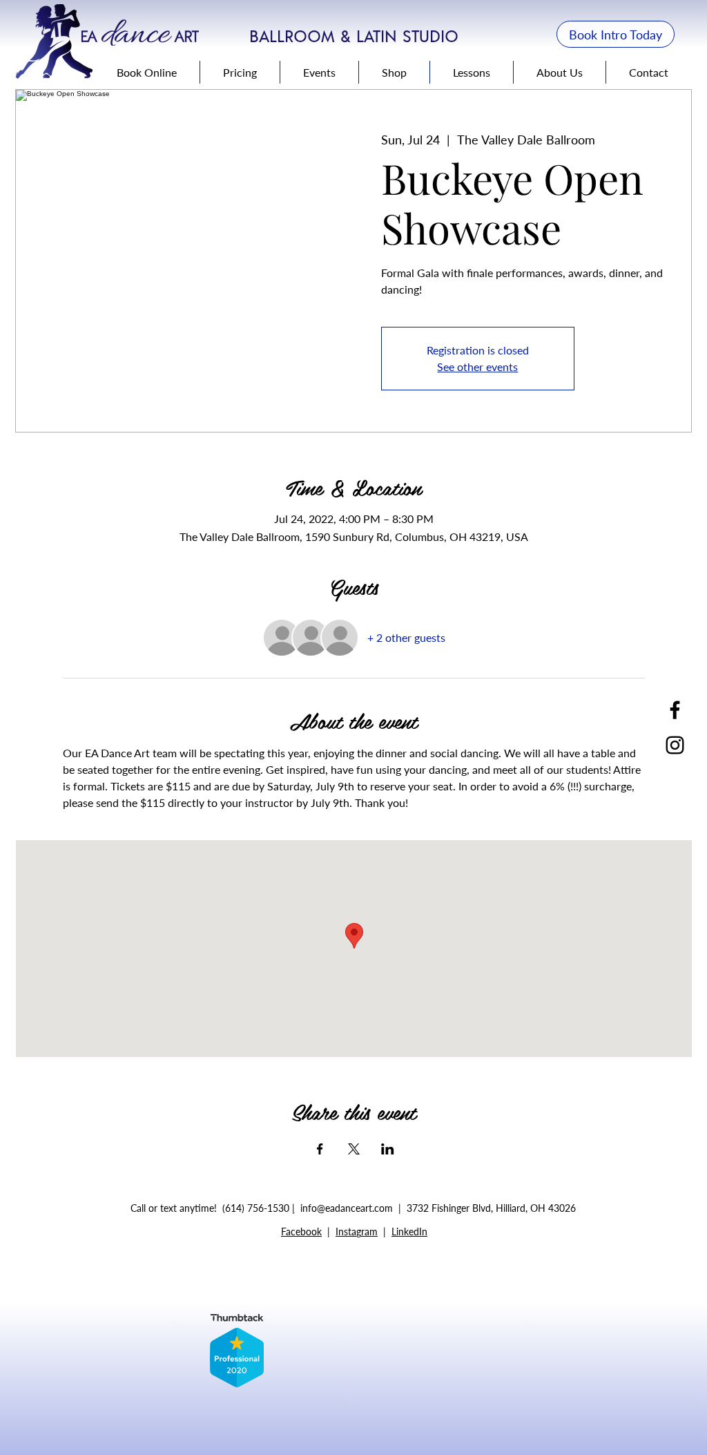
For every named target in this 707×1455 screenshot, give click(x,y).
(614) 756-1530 (257, 1208)
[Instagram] (675, 745)
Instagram (357, 1231)
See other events (477, 366)
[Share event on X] (353, 1148)
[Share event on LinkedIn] (387, 1148)
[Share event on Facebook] (320, 1148)
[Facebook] (675, 710)
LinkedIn (409, 1231)
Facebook (301, 1231)
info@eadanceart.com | (353, 1208)
